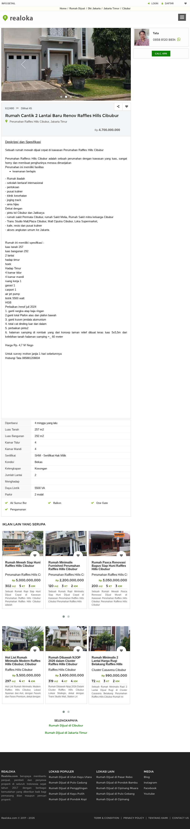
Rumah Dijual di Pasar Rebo (114, 777)
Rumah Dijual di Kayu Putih (66, 793)
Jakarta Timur (111, 8)
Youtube (149, 793)
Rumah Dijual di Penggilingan (68, 788)
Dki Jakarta (94, 8)
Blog (147, 777)
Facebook (150, 788)
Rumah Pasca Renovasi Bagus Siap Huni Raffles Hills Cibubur (109, 566)
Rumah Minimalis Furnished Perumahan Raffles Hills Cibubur (64, 566)
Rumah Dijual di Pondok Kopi (68, 799)
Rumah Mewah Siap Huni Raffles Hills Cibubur (22, 564)
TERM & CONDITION (106, 817)
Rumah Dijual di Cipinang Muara (117, 788)
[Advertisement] (66, 388)
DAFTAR (169, 3)
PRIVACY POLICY (133, 817)
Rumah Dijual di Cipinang (112, 799)
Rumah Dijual (77, 8)
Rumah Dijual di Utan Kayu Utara (70, 777)
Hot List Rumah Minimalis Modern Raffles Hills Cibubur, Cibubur (22, 661)
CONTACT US (180, 817)
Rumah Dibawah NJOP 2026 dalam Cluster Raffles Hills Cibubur (64, 661)
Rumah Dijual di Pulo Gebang (115, 793)
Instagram (150, 782)
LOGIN (154, 3)
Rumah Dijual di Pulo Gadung (68, 782)
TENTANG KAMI (158, 817)
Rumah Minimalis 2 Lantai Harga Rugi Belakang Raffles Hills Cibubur (107, 662)
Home (63, 8)
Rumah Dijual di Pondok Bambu (117, 782)
